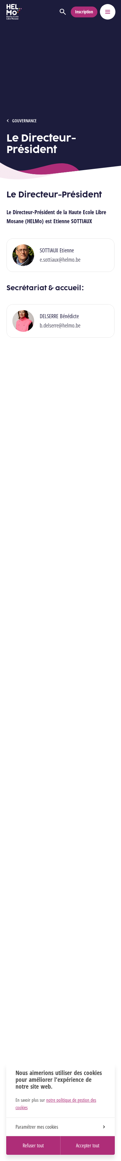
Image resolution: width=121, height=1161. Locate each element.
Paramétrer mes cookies (37, 1126)
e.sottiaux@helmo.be (60, 259)
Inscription (84, 12)
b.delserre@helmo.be (60, 325)
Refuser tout (33, 1145)
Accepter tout (87, 1145)
